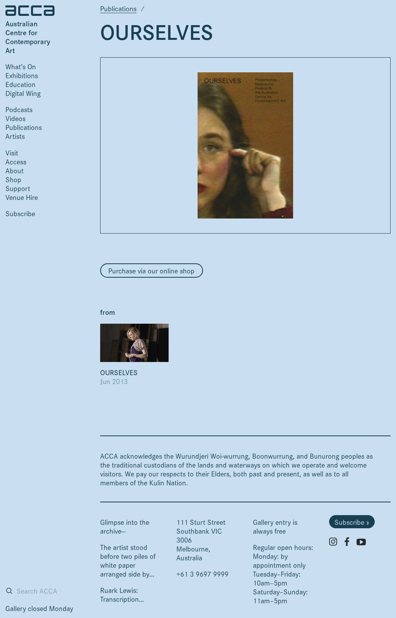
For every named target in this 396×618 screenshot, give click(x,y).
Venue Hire (21, 197)
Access (15, 161)
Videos (15, 118)
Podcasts (18, 109)
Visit (11, 152)
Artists (15, 136)
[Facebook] (347, 541)
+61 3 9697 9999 (202, 574)
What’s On (20, 66)
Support (17, 188)
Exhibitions (21, 75)
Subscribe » (352, 522)
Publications (23, 127)
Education (20, 84)
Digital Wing (23, 93)
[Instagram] (333, 542)
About (14, 170)
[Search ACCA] (9, 590)
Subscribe (20, 213)
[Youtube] (361, 541)
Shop (13, 179)
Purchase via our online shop (151, 270)
